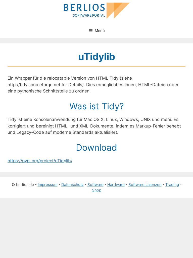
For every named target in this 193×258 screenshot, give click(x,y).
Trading (172, 184)
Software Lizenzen (145, 184)
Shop (96, 190)
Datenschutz (72, 184)
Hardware (116, 184)
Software (95, 184)
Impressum (48, 184)
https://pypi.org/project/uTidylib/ (40, 160)
